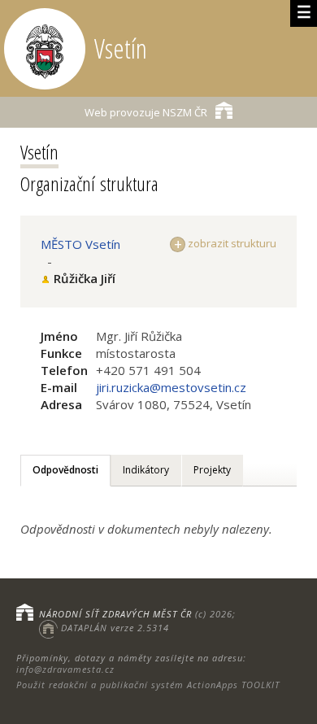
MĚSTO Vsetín (80, 244)
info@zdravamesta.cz (65, 669)
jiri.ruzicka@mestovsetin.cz (171, 387)
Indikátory (146, 470)
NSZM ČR (146, 112)
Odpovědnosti (65, 470)
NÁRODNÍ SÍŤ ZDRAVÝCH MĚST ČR (115, 614)
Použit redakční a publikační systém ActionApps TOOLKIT (148, 684)
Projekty (212, 470)
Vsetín (39, 151)
